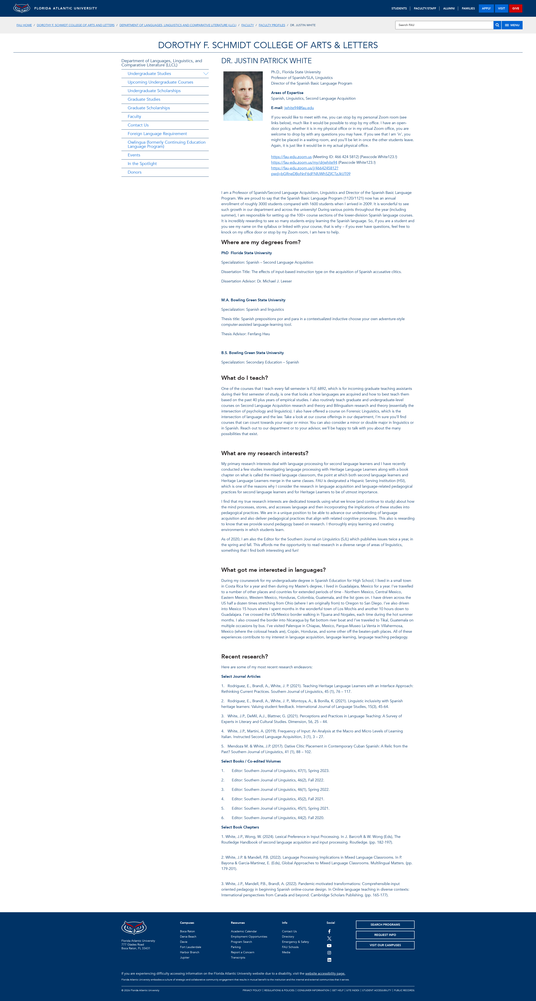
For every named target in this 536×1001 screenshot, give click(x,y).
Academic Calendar (244, 931)
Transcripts (238, 958)
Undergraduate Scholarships (154, 91)
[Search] (497, 25)
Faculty (247, 25)
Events (134, 155)
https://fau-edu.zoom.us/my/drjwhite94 (304, 162)
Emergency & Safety (295, 942)
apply (486, 8)
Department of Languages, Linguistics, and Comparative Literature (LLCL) (161, 63)
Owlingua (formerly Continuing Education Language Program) (167, 144)
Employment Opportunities (249, 937)
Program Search (241, 942)
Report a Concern (242, 952)
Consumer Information (313, 990)
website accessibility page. (325, 973)
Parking (236, 947)
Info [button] (284, 923)
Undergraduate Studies (149, 73)
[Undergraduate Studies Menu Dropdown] (206, 74)
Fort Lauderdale (190, 947)
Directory (288, 937)
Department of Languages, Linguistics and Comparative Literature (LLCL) (178, 25)
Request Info (385, 935)
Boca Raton (187, 931)
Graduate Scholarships (149, 108)
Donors (135, 172)
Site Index (352, 990)
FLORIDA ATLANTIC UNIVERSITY (65, 8)
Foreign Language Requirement (157, 134)
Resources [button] (238, 923)
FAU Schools (290, 947)
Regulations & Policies (279, 990)
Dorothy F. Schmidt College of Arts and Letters (76, 25)
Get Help (338, 990)
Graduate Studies (144, 99)
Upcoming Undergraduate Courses (160, 82)
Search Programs (385, 925)
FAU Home (24, 25)
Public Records (404, 990)
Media (286, 952)
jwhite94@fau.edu (299, 108)
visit (501, 8)
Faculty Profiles (272, 25)
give (515, 8)
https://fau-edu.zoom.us (291, 157)
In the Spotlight (142, 163)
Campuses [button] (187, 923)
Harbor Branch (189, 952)
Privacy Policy (252, 990)
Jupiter (184, 958)
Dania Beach (188, 937)
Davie (183, 942)
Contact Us (138, 125)
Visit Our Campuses (385, 945)
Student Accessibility (376, 990)
